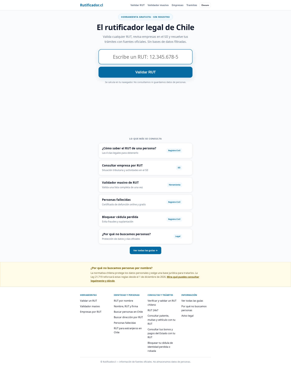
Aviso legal (187, 315)
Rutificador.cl (91, 5)
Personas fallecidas (125, 322)
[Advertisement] (145, 107)
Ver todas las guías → (145, 250)
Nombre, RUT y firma (126, 306)
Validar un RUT (88, 300)
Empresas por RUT (90, 311)
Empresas (177, 5)
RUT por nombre (123, 300)
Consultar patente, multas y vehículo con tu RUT (161, 319)
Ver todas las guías (192, 300)
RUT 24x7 (153, 310)
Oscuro (205, 5)
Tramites (191, 5)
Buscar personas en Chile (128, 311)
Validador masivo (158, 5)
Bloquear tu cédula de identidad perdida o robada (160, 347)
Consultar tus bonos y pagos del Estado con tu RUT (161, 333)
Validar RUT (137, 5)
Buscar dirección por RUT (128, 317)
